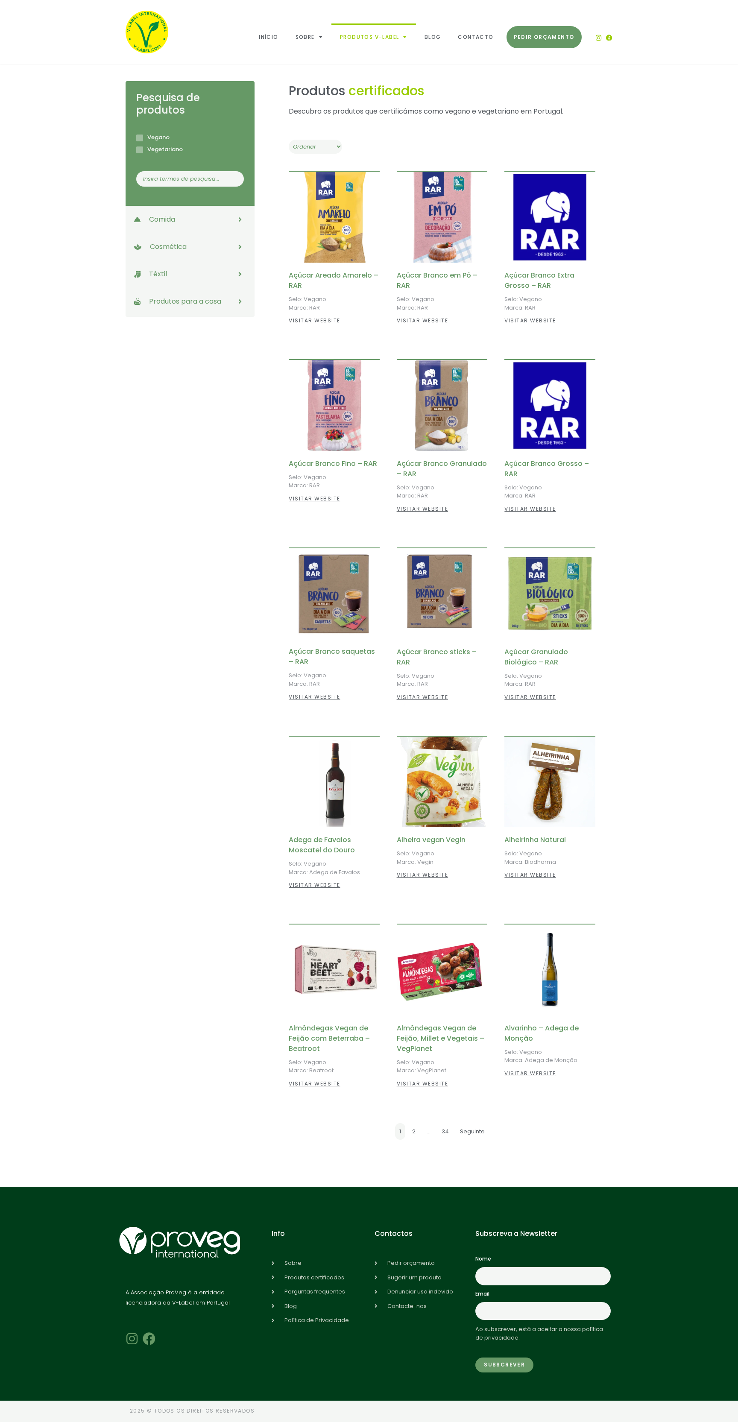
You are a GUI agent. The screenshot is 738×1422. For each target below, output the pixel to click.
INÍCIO (268, 37)
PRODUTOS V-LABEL (369, 37)
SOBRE (305, 37)
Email (482, 1293)
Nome (483, 1258)
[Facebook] (609, 38)
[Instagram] (598, 38)
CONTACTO (475, 37)
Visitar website (314, 320)
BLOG (433, 37)
